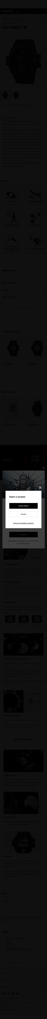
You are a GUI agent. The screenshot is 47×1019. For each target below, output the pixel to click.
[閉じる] (40, 487)
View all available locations (23, 523)
